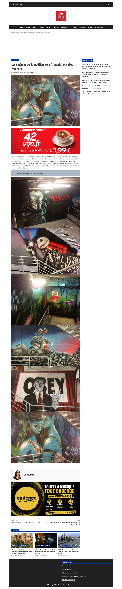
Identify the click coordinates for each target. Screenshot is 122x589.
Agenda (56, 27)
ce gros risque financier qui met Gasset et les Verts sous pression (63, 522)
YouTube (89, 27)
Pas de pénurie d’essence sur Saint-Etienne (25, 521)
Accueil (21, 27)
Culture (49, 27)
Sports (28, 27)
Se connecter (99, 27)
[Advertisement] (61, 45)
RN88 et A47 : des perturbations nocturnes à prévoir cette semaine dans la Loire (69, 540)
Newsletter (64, 27)
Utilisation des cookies (68, 579)
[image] (45, 140)
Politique (41, 27)
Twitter (74, 27)
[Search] (109, 4)
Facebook (82, 27)
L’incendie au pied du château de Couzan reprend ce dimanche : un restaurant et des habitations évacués (22, 540)
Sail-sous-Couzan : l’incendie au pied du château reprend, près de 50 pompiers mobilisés (46, 540)
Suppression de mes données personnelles (74, 576)
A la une (13, 59)
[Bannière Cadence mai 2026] (45, 499)
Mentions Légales (67, 569)
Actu (18, 59)
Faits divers (24, 545)
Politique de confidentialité (69, 573)
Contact (64, 566)
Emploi (35, 27)
